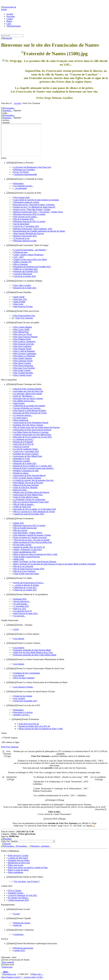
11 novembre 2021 (21, 606)
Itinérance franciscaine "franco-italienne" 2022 (32, 229)
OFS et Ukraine (14, 890)
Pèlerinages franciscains (23, 948)
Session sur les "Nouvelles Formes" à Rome (31, 209)
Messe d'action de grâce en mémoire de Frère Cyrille (35, 554)
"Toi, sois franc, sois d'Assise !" (26, 881)
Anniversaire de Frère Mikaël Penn (28, 495)
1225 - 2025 (18, 257)
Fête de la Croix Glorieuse (24, 571)
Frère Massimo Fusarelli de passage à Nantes (32, 535)
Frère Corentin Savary (22, 375)
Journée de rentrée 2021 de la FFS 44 (29, 547)
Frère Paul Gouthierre (22, 346)
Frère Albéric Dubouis (22, 358)
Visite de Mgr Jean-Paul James (26, 573)
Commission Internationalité (25, 174)
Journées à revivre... (21, 715)
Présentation (18, 183)
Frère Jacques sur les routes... (25, 216)
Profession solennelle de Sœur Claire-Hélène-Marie (34, 655)
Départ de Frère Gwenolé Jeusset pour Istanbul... (33, 468)
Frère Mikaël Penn (21, 332)
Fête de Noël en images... (24, 504)
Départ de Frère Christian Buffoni (27, 389)
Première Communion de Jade (26, 470)
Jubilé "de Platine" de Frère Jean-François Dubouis (34, 561)
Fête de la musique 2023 (23, 219)
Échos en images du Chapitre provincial (30, 537)
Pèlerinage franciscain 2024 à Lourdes (29, 214)
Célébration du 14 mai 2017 (25, 587)
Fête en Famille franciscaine (25, 528)
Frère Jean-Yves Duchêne (24, 368)
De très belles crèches (22, 545)
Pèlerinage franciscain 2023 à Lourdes (29, 221)
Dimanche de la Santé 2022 (24, 463)
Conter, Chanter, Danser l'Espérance (28, 254)
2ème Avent (18, 304)
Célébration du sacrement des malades (29, 406)
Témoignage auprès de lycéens (26, 202)
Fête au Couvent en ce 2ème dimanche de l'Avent (34, 511)
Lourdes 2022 (19, 950)
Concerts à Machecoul (22, 274)
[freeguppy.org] (9, 974)
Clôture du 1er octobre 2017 (25, 590)
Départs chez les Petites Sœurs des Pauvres (31, 492)
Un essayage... (19, 616)
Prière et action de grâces (18, 870)
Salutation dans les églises (19, 860)
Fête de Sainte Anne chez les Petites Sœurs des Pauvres (36, 427)
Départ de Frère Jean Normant (26, 485)
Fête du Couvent (20, 530)
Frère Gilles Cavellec (22, 285)
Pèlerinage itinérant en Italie (25, 241)
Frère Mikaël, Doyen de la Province (28, 483)
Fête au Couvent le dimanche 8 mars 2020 (31, 502)
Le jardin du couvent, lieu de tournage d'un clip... (33, 480)
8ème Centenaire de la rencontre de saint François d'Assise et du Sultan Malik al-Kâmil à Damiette (54, 564)
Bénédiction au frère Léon (19, 863)
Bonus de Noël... (20, 490)
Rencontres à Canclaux (23, 712)
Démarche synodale (21, 461)
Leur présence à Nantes (23, 687)
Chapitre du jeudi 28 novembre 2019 (28, 514)
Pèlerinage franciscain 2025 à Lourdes (29, 525)
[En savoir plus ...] (37, 974)
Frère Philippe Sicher (22, 339)
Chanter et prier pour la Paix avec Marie (30, 259)
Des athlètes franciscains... (24, 401)
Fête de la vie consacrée (23, 566)
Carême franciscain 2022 (18, 900)
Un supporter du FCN (22, 611)
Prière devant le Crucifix (18, 855)
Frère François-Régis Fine (24, 315)
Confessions (18, 934)
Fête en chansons (20, 264)
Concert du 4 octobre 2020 (24, 276)
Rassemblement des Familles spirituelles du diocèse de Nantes (39, 231)
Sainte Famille (19, 302)
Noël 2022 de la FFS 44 (23, 444)
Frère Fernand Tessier (22, 349)
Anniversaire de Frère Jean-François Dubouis (32, 430)
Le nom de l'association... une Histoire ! (30, 250)
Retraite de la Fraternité (23, 442)
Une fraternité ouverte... (23, 186)
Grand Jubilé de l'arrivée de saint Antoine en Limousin (36, 200)
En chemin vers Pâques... (18, 898)
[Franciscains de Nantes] (11, 9)
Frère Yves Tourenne (24, 318)
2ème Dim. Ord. (20, 299)
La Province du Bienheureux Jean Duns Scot (32, 167)
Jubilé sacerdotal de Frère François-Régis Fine (32, 542)
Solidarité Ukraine (15, 893)
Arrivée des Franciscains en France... (28, 583)
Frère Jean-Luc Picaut (22, 334)
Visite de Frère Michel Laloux (25, 497)
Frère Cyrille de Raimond (24, 351)
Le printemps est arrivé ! (23, 439)
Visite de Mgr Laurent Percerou (26, 557)
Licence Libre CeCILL (33, 977)
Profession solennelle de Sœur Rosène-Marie (32, 650)
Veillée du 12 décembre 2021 (25, 269)
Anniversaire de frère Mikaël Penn (27, 456)
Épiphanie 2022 (20, 599)
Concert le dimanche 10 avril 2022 (22, 895)
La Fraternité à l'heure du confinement (29, 499)
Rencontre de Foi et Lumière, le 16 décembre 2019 (34, 509)
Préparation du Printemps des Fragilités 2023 (32, 266)
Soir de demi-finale (21, 224)
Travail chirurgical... (21, 601)
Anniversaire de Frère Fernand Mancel (29, 475)
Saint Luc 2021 (19, 608)
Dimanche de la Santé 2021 (24, 288)
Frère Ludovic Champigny (24, 341)
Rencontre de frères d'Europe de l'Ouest (30, 413)
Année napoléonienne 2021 (24, 552)
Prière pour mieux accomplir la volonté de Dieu (28, 867)
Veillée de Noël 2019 (22, 507)
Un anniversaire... (20, 604)
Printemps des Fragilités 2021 (25, 271)
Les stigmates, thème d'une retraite (27, 393)
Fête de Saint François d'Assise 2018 (28, 569)
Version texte (6, 967)
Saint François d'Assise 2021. (25, 613)
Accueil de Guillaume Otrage (25, 449)
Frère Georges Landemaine (24, 353)
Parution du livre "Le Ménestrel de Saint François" (34, 207)
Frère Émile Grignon (22, 370)
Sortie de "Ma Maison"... (23, 396)
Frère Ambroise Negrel (23, 361)
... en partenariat (20, 188)
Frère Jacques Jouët (21, 197)
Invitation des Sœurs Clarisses (25, 454)
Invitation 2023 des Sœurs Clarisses (28, 425)
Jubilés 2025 (18, 523)
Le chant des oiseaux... (22, 415)
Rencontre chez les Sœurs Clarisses (28, 398)
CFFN (16, 629)
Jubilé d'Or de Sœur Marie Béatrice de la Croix (33, 652)
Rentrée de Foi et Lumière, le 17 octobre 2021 (32, 466)
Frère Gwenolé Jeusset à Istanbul (27, 478)
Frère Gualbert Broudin (23, 373)
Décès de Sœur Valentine (23, 678)
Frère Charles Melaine (22, 327)
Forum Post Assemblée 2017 (25, 701)
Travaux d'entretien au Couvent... (27, 408)
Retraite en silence (21, 473)
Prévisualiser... (21, 846)
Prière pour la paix (15, 865)
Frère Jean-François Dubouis (25, 337)
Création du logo (20, 252)
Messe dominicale (20, 420)
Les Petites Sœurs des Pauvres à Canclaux (31, 432)
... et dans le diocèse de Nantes (26, 585)
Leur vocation (19, 698)
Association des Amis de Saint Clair (28, 391)
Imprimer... (46, 846)
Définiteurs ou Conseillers (24, 169)
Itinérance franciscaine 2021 (25, 236)
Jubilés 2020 (18, 559)
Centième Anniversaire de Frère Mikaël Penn (32, 434)
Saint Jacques (19, 403)
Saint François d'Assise (23, 306)
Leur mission (18, 638)
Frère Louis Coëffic (21, 329)
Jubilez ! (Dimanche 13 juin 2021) (27, 549)
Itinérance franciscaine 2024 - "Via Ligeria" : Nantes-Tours (38, 212)
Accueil (17, 103)
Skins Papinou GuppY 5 (12, 977)
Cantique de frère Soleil (18, 858)
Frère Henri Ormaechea (23, 365)
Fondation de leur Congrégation (26, 673)
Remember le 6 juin (21, 458)
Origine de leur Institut (22, 696)
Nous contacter (7, 962)
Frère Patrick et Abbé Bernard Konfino (29, 410)
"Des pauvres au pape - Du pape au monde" (31, 540)
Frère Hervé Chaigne (22, 363)
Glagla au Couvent (21, 446)
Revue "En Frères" (21, 172)
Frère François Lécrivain (23, 344)
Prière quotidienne (15, 872)
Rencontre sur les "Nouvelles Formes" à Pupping (33, 204)
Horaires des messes (21, 923)
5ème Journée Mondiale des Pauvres (28, 233)
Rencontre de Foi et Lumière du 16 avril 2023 (32, 437)
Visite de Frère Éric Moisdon (25, 487)
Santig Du (17, 925)
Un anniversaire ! (20, 418)
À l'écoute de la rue (21, 238)
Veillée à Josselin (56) (22, 262)
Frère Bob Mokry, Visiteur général (27, 533)
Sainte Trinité (18, 297)
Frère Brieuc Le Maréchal (24, 356)
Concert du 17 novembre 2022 (26, 226)
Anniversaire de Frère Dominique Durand (30, 422)
